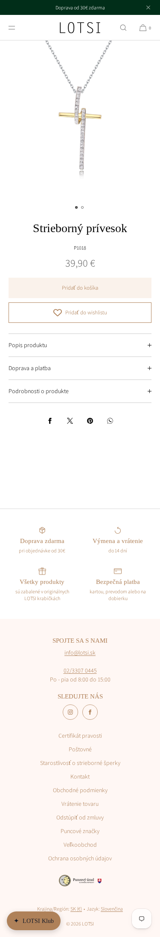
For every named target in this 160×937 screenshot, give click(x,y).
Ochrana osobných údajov (80, 858)
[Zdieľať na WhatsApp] (110, 420)
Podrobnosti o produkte (39, 391)
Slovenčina (112, 908)
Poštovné (80, 749)
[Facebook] (90, 712)
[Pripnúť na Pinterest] (90, 420)
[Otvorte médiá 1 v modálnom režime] (80, 120)
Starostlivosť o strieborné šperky (80, 763)
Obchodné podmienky (80, 790)
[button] (123, 27)
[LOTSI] (80, 27)
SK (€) (76, 908)
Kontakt (80, 776)
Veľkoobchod (80, 844)
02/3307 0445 (80, 670)
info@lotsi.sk (80, 652)
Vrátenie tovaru (80, 804)
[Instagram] (70, 712)
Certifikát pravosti (80, 735)
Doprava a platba (30, 368)
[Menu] (19, 27)
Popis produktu (28, 345)
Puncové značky (80, 831)
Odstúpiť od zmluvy (80, 817)
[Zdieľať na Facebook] (50, 420)
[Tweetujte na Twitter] (70, 420)
